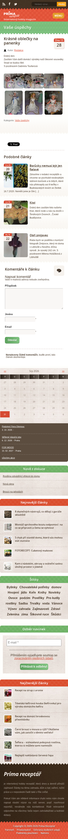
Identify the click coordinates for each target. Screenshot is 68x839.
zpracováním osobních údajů (33, 658)
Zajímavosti (40, 608)
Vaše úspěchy (22, 120)
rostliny (11, 603)
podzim (25, 598)
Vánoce (57, 603)
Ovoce (13, 598)
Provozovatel (24, 829)
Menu (58, 15)
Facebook (10, 4)
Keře (32, 592)
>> (63, 371)
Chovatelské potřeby (34, 587)
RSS (4, 4)
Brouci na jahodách (13, 491)
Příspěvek (10, 285)
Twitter (16, 4)
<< (5, 371)
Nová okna (8, 484)
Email (8, 326)
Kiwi (32, 202)
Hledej (61, 4)
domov (56, 587)
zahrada (24, 608)
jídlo (24, 592)
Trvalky (35, 603)
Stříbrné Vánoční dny (11, 437)
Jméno (9, 314)
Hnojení (13, 592)
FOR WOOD (8, 447)
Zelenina (13, 614)
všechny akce (8, 458)
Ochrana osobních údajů (46, 829)
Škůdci (56, 614)
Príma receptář (12, 14)
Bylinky (12, 587)
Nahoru (45, 833)
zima (24, 614)
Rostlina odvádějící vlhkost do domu (21, 476)
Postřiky (38, 598)
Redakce (18, 50)
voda (45, 603)
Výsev (12, 608)
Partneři (9, 829)
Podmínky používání (27, 833)
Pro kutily (53, 598)
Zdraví (55, 608)
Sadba (23, 603)
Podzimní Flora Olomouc (13, 426)
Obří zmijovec (39, 235)
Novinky (54, 592)
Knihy (42, 592)
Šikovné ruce (39, 614)
